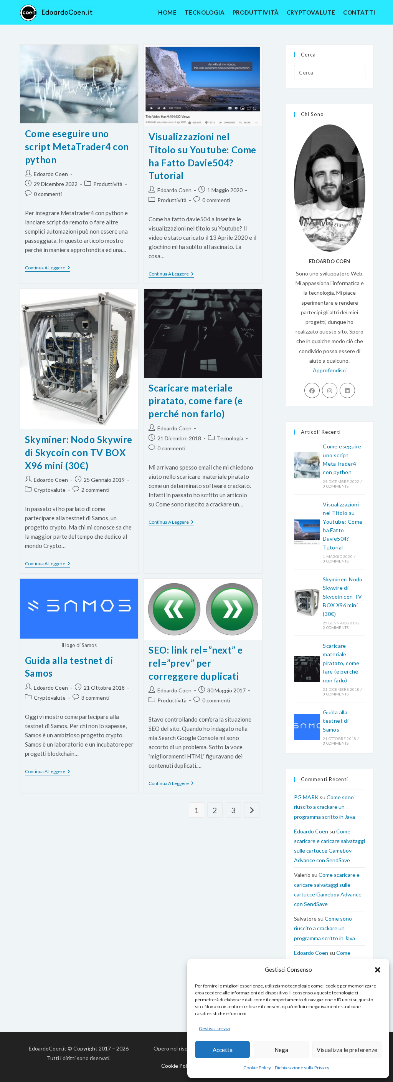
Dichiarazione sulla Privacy (302, 1067)
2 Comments (335, 627)
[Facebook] (312, 390)
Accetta (223, 1049)
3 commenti (95, 697)
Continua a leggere (47, 268)
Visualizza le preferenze (347, 1049)
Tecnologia (230, 438)
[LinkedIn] (347, 390)
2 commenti (95, 489)
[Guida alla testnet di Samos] (307, 727)
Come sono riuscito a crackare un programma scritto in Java (324, 807)
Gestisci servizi (214, 1028)
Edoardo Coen (51, 174)
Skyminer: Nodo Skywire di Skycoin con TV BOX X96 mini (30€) (78, 452)
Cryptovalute (50, 489)
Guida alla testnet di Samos (335, 721)
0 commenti (48, 194)
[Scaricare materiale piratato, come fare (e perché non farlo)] (307, 669)
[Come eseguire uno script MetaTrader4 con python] (307, 465)
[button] (377, 970)
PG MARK (306, 797)
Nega (281, 1049)
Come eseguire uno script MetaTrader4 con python (77, 146)
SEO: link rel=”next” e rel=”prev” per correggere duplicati (196, 662)
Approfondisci (330, 370)
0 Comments (335, 486)
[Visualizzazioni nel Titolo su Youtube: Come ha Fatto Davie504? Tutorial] (307, 532)
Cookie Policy (257, 1067)
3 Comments (335, 743)
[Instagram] (329, 390)
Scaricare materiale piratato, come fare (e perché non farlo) (196, 400)
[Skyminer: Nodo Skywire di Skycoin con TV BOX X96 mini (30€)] (307, 602)
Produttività (107, 184)
